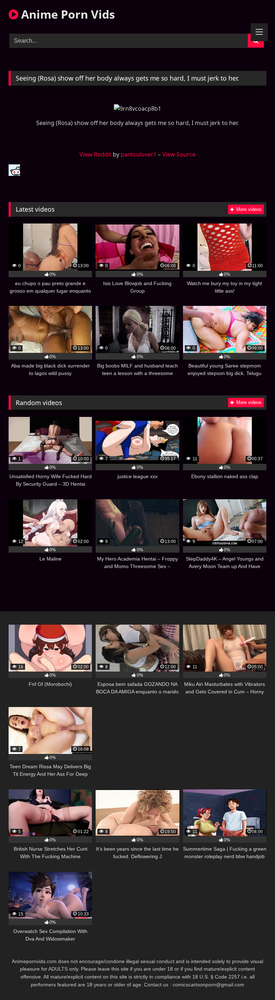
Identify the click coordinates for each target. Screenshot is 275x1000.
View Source (179, 154)
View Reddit (95, 154)
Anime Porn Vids (66, 14)
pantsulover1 (138, 154)
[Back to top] (253, 979)
